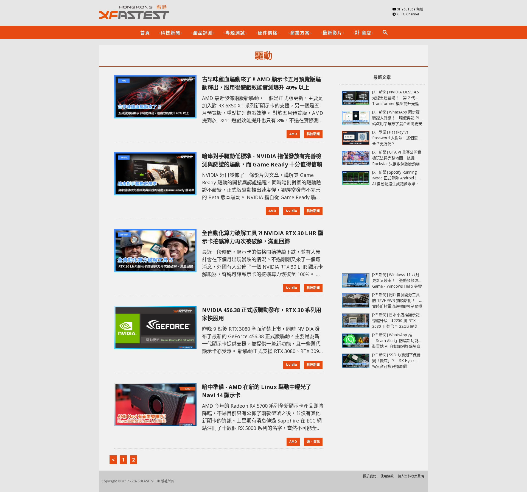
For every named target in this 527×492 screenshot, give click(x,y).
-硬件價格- (268, 32)
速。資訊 (313, 441)
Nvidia (291, 211)
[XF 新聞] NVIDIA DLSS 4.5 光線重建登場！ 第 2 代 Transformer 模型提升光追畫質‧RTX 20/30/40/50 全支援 (395, 103)
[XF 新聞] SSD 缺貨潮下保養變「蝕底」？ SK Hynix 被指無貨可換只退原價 (396, 360)
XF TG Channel (408, 14)
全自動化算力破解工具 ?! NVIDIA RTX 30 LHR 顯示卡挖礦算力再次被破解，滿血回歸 (262, 237)
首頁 (145, 32)
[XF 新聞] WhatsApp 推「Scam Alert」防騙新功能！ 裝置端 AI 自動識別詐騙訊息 (399, 340)
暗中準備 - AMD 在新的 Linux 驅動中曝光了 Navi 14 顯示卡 (256, 391)
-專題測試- (235, 32)
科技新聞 (313, 134)
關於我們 (369, 476)
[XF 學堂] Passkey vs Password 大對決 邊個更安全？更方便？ (397, 137)
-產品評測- (203, 32)
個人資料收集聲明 (411, 476)
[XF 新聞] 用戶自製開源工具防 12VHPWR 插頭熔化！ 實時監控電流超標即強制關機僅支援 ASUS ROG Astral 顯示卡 (397, 306)
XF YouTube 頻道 (410, 9)
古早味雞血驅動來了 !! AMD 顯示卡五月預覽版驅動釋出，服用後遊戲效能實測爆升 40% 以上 (261, 83)
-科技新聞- (170, 32)
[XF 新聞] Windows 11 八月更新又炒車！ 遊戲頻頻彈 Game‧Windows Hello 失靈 (397, 280)
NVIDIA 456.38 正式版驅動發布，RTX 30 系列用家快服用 (261, 314)
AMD (293, 134)
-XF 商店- (363, 32)
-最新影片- (332, 32)
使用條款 (387, 476)
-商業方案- (300, 32)
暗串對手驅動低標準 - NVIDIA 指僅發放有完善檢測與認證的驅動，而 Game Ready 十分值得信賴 (262, 160)
